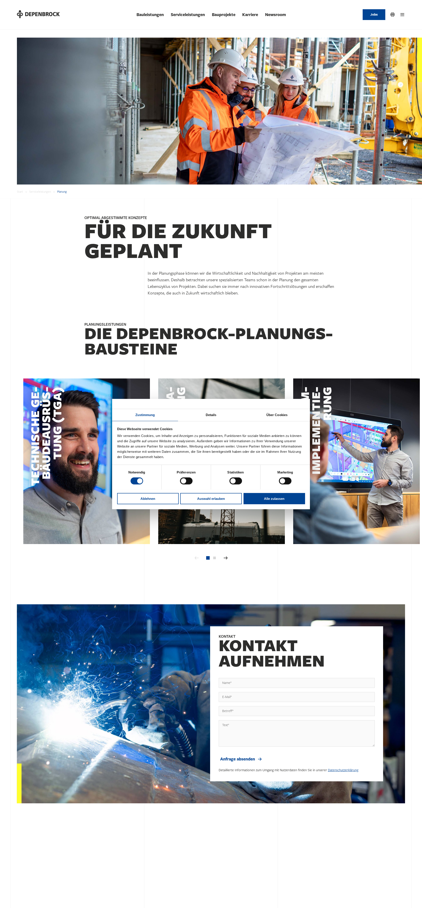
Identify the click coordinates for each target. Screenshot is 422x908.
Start (20, 192)
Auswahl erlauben (211, 498)
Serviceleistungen (188, 14)
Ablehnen (147, 498)
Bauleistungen (150, 14)
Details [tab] (211, 415)
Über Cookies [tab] (276, 415)
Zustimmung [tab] (145, 415)
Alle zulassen (274, 498)
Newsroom (275, 14)
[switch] (186, 480)
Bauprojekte (223, 14)
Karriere (250, 14)
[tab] (208, 558)
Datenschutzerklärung (343, 770)
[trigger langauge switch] (392, 14)
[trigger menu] (402, 14)
